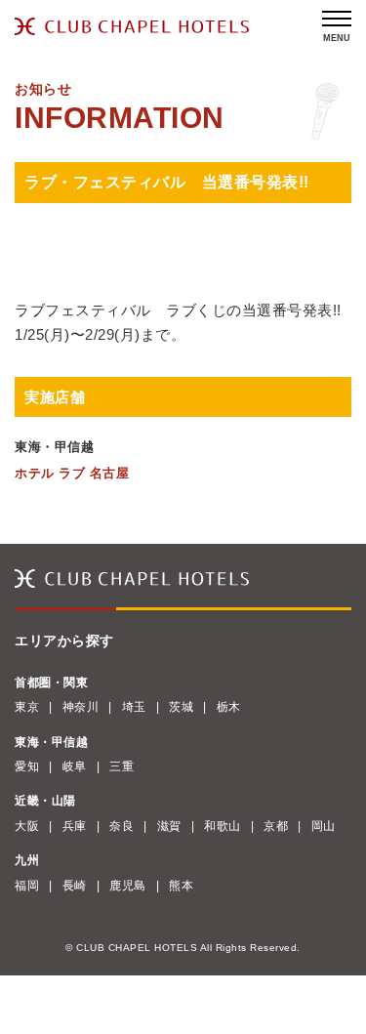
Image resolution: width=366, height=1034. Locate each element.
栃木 (229, 707)
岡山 (323, 826)
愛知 (27, 766)
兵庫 (74, 826)
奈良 (121, 826)
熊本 (181, 885)
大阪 (27, 826)
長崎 (74, 885)
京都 (276, 826)
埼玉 (134, 707)
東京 (27, 707)
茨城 (181, 707)
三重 (121, 766)
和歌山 (222, 826)
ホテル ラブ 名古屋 (72, 473)
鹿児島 (127, 885)
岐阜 (74, 766)
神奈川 (81, 707)
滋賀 (169, 826)
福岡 (27, 885)
